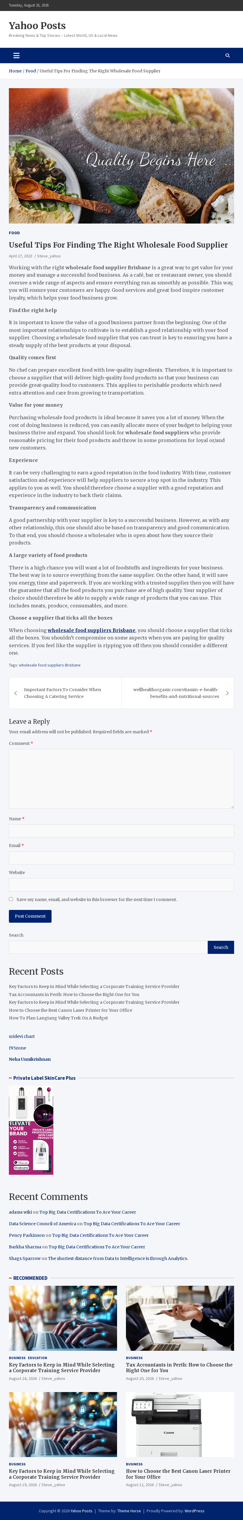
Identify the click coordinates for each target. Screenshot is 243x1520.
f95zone (17, 1048)
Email (16, 845)
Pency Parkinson (27, 1235)
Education (37, 1358)
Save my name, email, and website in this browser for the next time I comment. (97, 899)
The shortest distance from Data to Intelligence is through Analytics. (118, 1258)
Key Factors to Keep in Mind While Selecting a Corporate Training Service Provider (94, 986)
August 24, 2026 (23, 1378)
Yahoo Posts (37, 26)
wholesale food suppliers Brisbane (50, 665)
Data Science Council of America (42, 1223)
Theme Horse (129, 1510)
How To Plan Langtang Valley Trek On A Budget (58, 1018)
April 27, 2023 (20, 256)
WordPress (194, 1510)
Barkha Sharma (25, 1247)
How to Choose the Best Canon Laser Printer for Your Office (70, 1010)
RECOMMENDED (30, 1278)
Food (14, 232)
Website (17, 872)
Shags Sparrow (25, 1258)
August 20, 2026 (140, 1378)
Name (17, 818)
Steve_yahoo (49, 256)
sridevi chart (22, 1036)
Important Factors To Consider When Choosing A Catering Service (62, 693)
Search (16, 935)
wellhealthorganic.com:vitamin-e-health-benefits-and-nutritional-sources (176, 693)
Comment (21, 743)
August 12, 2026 (140, 1484)
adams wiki (20, 1212)
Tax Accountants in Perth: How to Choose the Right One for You (74, 994)
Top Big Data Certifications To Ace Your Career (87, 1212)
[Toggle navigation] (16, 55)
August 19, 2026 (23, 1484)
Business (17, 1358)
